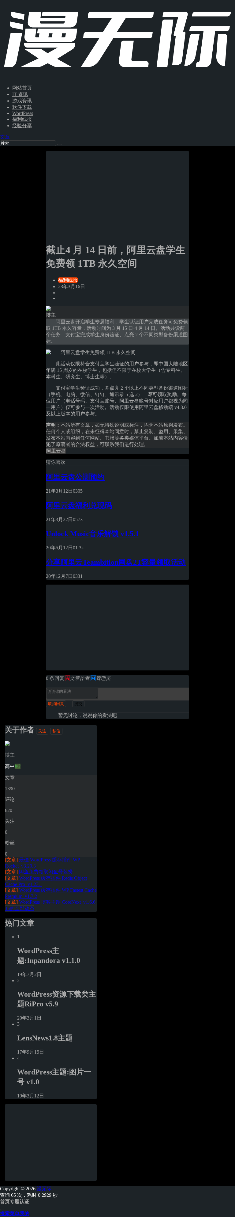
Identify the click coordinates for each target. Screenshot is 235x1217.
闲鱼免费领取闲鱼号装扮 (39, 871)
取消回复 (56, 703)
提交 (78, 703)
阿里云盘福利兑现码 (79, 505)
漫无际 (43, 1188)
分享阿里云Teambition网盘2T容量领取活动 (116, 562)
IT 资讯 (20, 94)
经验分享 (22, 125)
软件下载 (22, 107)
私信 (56, 731)
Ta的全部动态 (19, 908)
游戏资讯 (22, 100)
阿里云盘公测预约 (75, 477)
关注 (42, 731)
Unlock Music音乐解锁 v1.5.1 (92, 534)
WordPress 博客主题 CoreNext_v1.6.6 (50, 902)
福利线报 (22, 119)
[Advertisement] (117, 194)
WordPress (22, 113)
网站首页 (22, 87)
